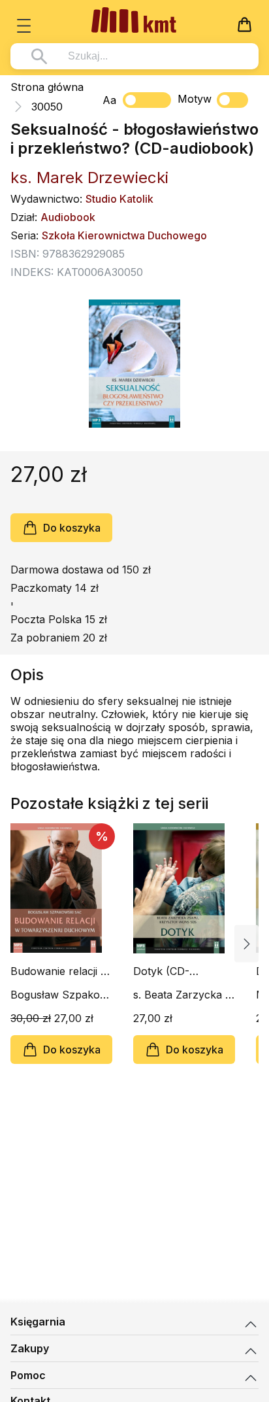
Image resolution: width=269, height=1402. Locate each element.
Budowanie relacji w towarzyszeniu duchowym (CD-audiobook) (59, 971)
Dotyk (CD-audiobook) (161, 971)
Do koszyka (72, 527)
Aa (109, 100)
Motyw (195, 98)
